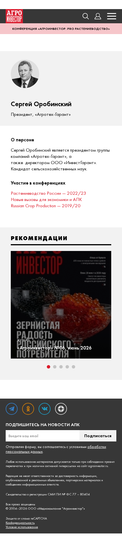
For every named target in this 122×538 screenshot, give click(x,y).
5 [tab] (73, 367)
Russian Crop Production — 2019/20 (46, 205)
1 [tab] (48, 367)
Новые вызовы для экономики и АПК (46, 199)
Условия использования (22, 527)
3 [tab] (61, 367)
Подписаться (98, 436)
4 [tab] (67, 367)
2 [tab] (54, 367)
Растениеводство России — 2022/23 (48, 193)
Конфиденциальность (20, 523)
